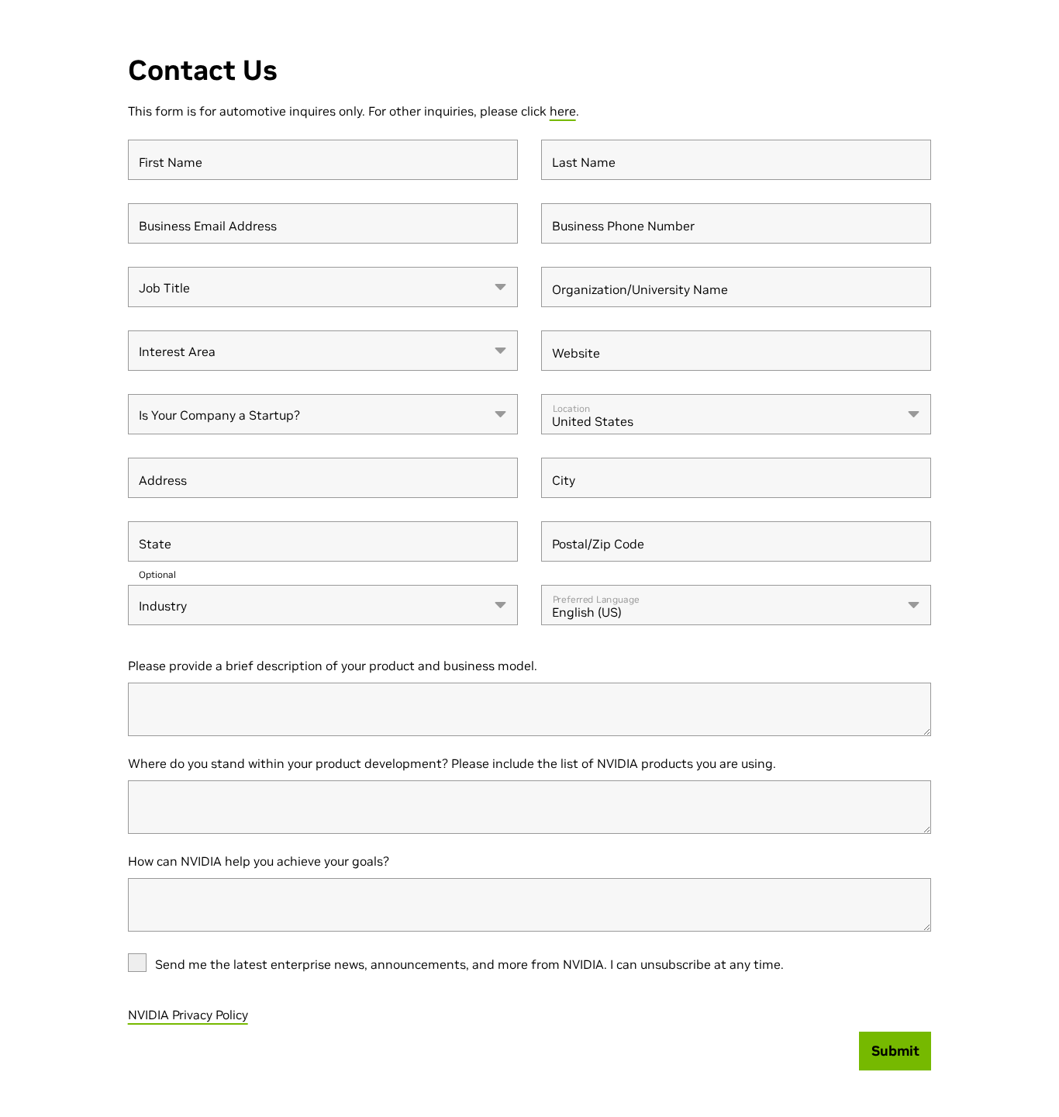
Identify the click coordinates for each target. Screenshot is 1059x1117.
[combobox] (323, 287)
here (563, 111)
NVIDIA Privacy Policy (188, 1014)
